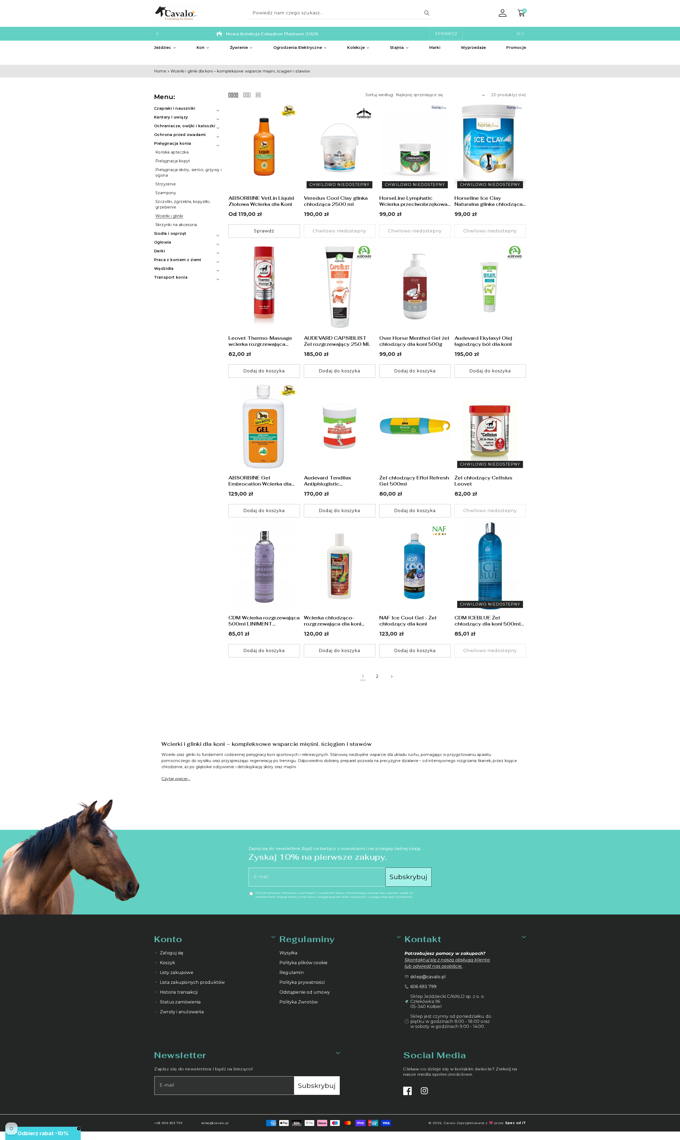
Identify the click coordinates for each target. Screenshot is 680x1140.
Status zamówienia (180, 1002)
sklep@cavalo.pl (428, 976)
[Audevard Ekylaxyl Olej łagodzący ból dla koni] (490, 286)
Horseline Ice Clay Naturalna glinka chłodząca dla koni (488, 201)
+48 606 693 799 (168, 1123)
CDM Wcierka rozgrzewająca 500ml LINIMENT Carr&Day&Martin (264, 621)
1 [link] (363, 676)
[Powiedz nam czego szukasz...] (427, 13)
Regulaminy (307, 939)
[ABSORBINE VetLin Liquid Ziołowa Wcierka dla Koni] (264, 146)
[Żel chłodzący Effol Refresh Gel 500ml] (415, 426)
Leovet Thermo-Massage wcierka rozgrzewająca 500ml (260, 341)
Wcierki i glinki (169, 216)
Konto (168, 939)
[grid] (233, 94)
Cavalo (449, 1123)
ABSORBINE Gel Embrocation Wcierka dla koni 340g (259, 481)
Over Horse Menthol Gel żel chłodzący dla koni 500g (414, 341)
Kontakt (423, 939)
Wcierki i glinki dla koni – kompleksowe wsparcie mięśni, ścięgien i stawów (240, 71)
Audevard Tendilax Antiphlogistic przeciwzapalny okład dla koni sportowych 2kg (335, 481)
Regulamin (291, 972)
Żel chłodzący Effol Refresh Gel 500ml (414, 481)
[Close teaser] (79, 1129)
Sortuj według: (380, 94)
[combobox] (340, 13)
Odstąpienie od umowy (304, 992)
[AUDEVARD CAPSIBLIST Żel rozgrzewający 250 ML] (339, 286)
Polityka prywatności (302, 982)
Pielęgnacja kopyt (172, 161)
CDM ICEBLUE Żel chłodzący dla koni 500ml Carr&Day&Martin (487, 621)
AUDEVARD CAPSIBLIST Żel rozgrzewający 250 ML (337, 341)
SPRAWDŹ (446, 33)
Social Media (434, 1055)
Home (160, 71)
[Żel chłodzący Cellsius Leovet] (490, 426)
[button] (165, 47)
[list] (258, 94)
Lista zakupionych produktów (192, 982)
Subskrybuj (408, 877)
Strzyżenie (165, 184)
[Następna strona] (391, 676)
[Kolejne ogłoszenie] (523, 34)
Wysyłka (288, 952)
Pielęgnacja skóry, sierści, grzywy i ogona (188, 172)
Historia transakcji (179, 992)
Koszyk (167, 962)
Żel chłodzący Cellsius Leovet (483, 481)
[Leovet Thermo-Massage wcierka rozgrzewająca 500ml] (264, 286)
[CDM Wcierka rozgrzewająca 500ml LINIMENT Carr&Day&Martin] (264, 566)
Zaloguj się (171, 952)
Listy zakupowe (176, 972)
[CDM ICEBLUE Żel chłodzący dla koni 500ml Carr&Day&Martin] (490, 566)
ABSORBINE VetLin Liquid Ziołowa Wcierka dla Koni (261, 201)
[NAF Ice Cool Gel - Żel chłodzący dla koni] (415, 566)
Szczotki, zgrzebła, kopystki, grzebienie (182, 204)
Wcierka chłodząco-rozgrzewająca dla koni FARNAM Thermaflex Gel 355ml (335, 621)
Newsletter (180, 1055)
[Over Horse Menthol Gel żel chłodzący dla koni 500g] (415, 286)
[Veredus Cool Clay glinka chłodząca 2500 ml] (339, 146)
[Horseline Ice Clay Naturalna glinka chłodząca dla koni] (490, 146)
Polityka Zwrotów (298, 1002)
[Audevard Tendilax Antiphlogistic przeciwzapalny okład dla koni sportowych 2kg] (339, 426)
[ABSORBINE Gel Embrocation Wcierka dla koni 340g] (264, 426)
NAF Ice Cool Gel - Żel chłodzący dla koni (407, 621)
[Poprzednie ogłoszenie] (157, 34)
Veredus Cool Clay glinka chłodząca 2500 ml (336, 201)
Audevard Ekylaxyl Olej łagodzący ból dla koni (483, 341)
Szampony (165, 192)
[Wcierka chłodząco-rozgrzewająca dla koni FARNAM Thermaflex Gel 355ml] (339, 566)
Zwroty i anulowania (182, 1011)
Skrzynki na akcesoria (176, 224)
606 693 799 (423, 986)
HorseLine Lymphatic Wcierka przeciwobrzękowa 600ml (413, 201)
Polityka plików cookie (303, 962)
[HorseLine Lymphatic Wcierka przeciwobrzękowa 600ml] (415, 146)
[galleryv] (246, 94)
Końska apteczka (172, 152)
